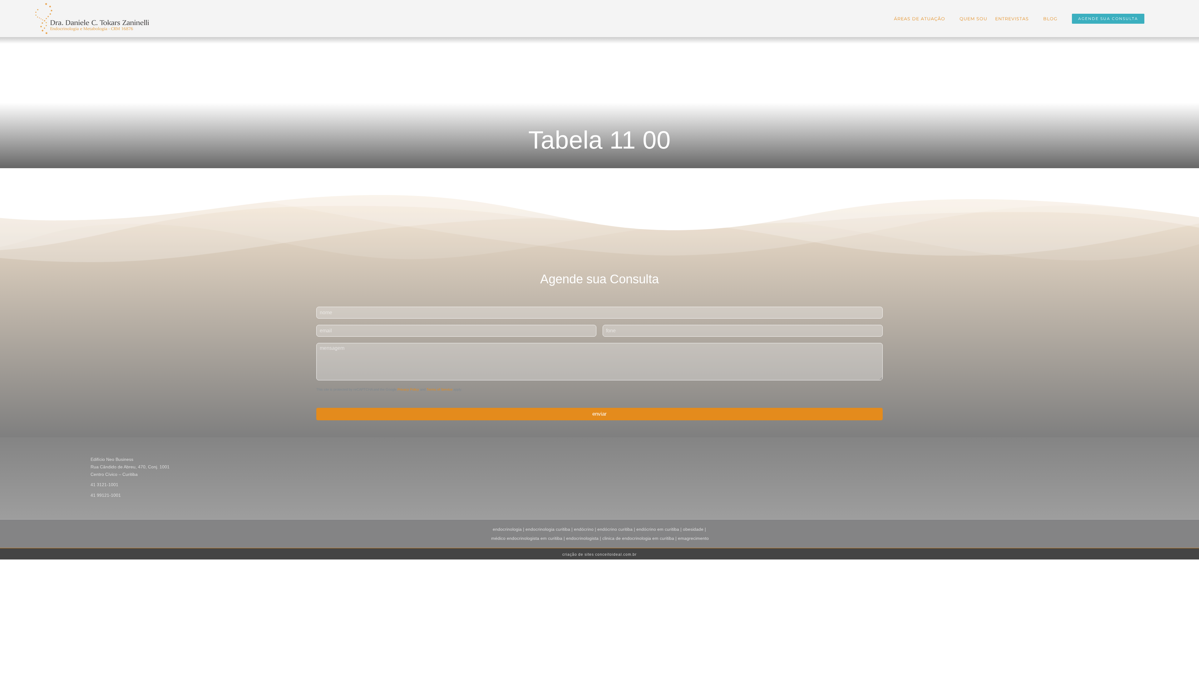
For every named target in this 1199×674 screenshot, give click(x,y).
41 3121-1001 (104, 484)
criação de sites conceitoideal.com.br (599, 554)
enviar (599, 414)
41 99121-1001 (106, 495)
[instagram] (1097, 460)
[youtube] (1107, 460)
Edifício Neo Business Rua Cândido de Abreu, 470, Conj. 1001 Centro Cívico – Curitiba (130, 467)
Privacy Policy (408, 389)
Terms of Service (439, 389)
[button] (1154, 18)
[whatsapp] (1117, 460)
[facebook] (1087, 460)
